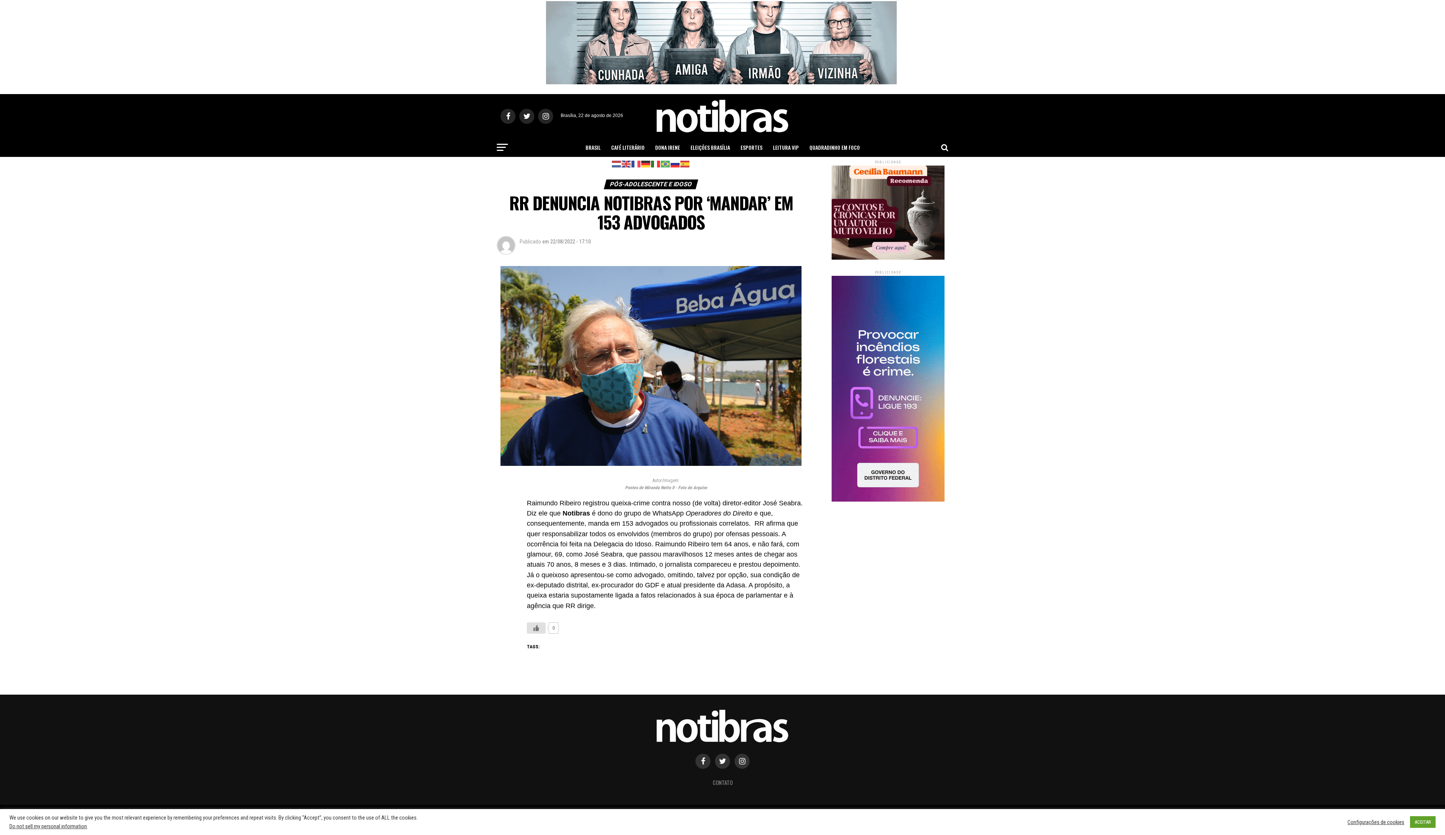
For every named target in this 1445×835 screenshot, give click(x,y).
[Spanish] (685, 163)
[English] (626, 163)
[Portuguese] (666, 163)
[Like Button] (536, 628)
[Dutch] (617, 163)
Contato (723, 782)
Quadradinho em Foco (834, 147)
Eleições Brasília (710, 147)
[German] (646, 163)
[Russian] (675, 163)
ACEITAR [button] (1423, 822)
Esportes (751, 147)
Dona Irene (667, 147)
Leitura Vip (786, 147)
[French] (636, 163)
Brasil (593, 147)
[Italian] (656, 163)
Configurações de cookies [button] (1376, 822)
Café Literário (628, 147)
